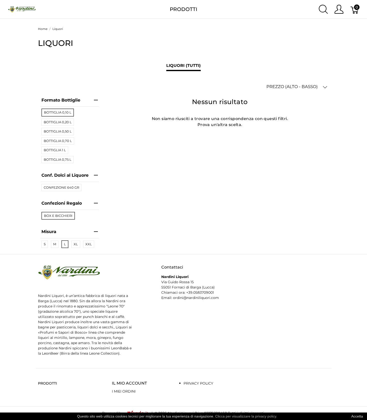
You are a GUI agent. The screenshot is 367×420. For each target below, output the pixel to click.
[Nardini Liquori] (22, 8)
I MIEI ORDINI (124, 391)
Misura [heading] (48, 231)
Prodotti (183, 9)
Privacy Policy (198, 383)
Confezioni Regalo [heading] (61, 203)
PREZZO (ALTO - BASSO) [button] (292, 86)
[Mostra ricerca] (323, 9)
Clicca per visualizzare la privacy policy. (246, 416)
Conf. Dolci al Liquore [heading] (65, 175)
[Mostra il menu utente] (339, 9)
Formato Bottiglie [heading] (60, 100)
